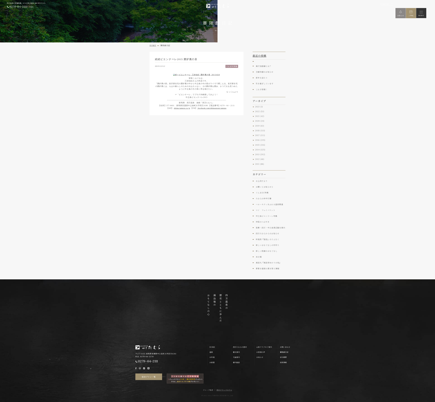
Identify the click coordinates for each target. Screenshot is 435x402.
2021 (259, 116)
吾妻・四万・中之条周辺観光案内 (270, 227)
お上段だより (262, 181)
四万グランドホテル (224, 390)
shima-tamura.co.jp (182, 108)
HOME (212, 347)
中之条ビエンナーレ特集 (266, 216)
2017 (260, 135)
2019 (259, 125)
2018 (260, 130)
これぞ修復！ (262, 89)
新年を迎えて (262, 77)
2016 (260, 140)
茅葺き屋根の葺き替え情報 (267, 268)
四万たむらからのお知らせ (267, 233)
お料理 (212, 357)
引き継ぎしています (264, 83)
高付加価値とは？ (263, 66)
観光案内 (236, 352)
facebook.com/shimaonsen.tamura (211, 108)
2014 (260, 149)
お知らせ (259, 357)
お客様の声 (260, 352)
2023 (259, 106)
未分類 (259, 256)
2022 (259, 111)
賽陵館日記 (284, 352)
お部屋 (212, 362)
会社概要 (283, 357)
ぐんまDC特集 (231, 66)
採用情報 (283, 362)
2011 (259, 164)
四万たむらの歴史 (240, 347)
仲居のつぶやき (262, 221)
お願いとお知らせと (264, 186)
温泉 (211, 352)
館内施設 (236, 362)
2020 (259, 120)
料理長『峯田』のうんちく (267, 239)
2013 (260, 154)
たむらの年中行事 (263, 198)
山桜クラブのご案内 (264, 347)
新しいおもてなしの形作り (267, 245)
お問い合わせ (285, 347)
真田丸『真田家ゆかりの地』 (268, 262)
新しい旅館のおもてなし (266, 251)
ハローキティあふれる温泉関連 (269, 204)
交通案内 (236, 357)
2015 (260, 144)
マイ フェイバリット (265, 210)
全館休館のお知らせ (264, 71)
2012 (259, 159)
